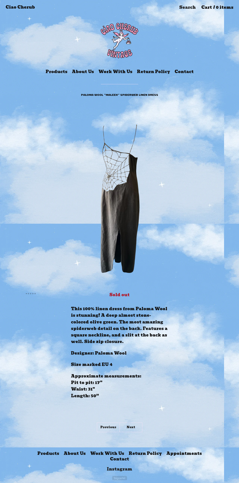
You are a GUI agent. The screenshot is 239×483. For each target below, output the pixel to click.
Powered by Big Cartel (119, 478)
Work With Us (115, 71)
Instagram (119, 469)
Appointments (184, 454)
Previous (108, 427)
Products (56, 71)
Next (131, 427)
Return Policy (153, 71)
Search (187, 7)
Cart (217, 7)
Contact (184, 71)
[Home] (119, 39)
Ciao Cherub (20, 7)
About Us (83, 71)
